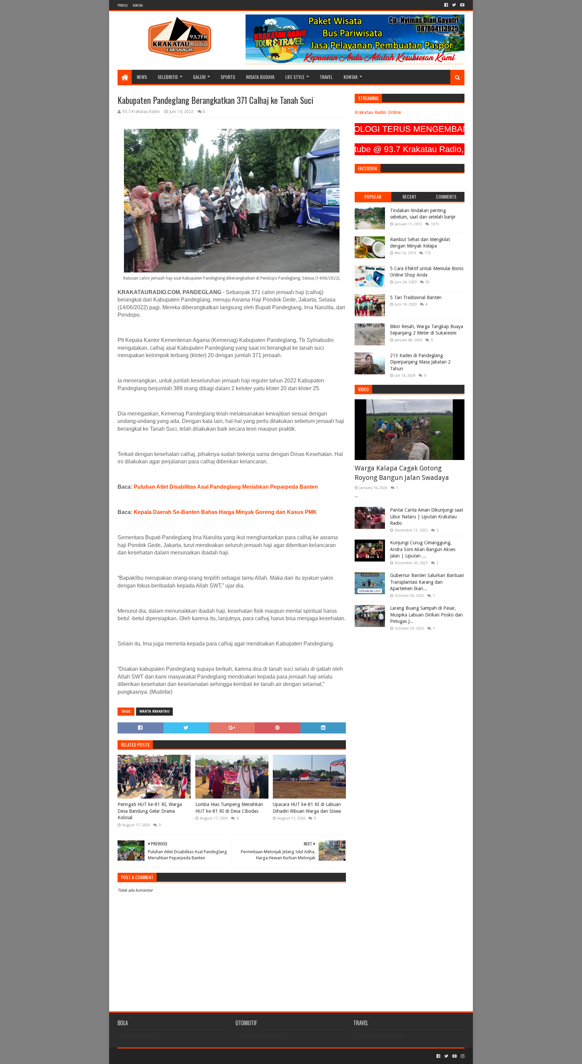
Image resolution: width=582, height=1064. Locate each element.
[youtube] (461, 5)
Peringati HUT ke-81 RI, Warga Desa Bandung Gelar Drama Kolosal (150, 811)
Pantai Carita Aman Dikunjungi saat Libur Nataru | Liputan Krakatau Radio (426, 516)
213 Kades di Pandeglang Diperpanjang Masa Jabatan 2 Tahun (420, 362)
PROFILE (123, 5)
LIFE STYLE (294, 76)
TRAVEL (326, 76)
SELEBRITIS (168, 76)
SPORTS (228, 76)
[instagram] (461, 1056)
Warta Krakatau (154, 711)
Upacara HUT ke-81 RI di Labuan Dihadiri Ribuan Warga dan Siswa (307, 808)
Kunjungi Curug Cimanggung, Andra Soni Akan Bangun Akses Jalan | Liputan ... (422, 549)
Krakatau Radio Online (378, 112)
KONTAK (138, 5)
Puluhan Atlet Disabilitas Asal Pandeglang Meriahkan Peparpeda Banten (226, 487)
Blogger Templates (193, 1056)
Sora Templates (155, 1056)
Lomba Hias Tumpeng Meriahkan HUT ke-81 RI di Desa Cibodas (229, 808)
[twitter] (454, 5)
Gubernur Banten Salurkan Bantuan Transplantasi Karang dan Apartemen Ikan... (427, 582)
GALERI (199, 76)
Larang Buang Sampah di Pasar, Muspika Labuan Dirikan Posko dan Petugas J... (426, 614)
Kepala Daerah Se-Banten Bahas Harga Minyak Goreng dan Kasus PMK (225, 512)
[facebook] (446, 5)
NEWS (142, 76)
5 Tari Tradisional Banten (416, 297)
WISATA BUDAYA (260, 76)
